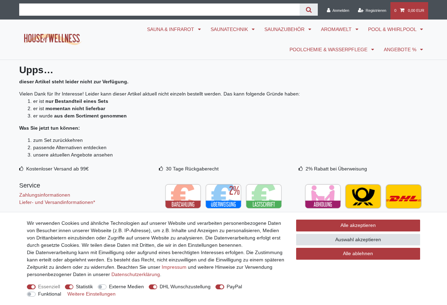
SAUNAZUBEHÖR (285, 29)
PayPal (234, 286)
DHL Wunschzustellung (185, 286)
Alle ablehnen (358, 253)
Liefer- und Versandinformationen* (57, 202)
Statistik (84, 286)
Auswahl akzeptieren (358, 239)
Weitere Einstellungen (91, 294)
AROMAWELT (337, 29)
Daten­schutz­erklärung (135, 274)
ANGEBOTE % (401, 49)
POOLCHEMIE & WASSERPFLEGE (329, 49)
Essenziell (49, 286)
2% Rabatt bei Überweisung (336, 168)
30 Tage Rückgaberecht (192, 168)
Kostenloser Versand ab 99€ (57, 168)
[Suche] (308, 9)
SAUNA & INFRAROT (171, 29)
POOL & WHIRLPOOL (393, 29)
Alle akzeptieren (358, 225)
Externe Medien (126, 286)
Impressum (174, 267)
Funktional (49, 294)
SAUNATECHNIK (230, 29)
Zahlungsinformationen (44, 195)
